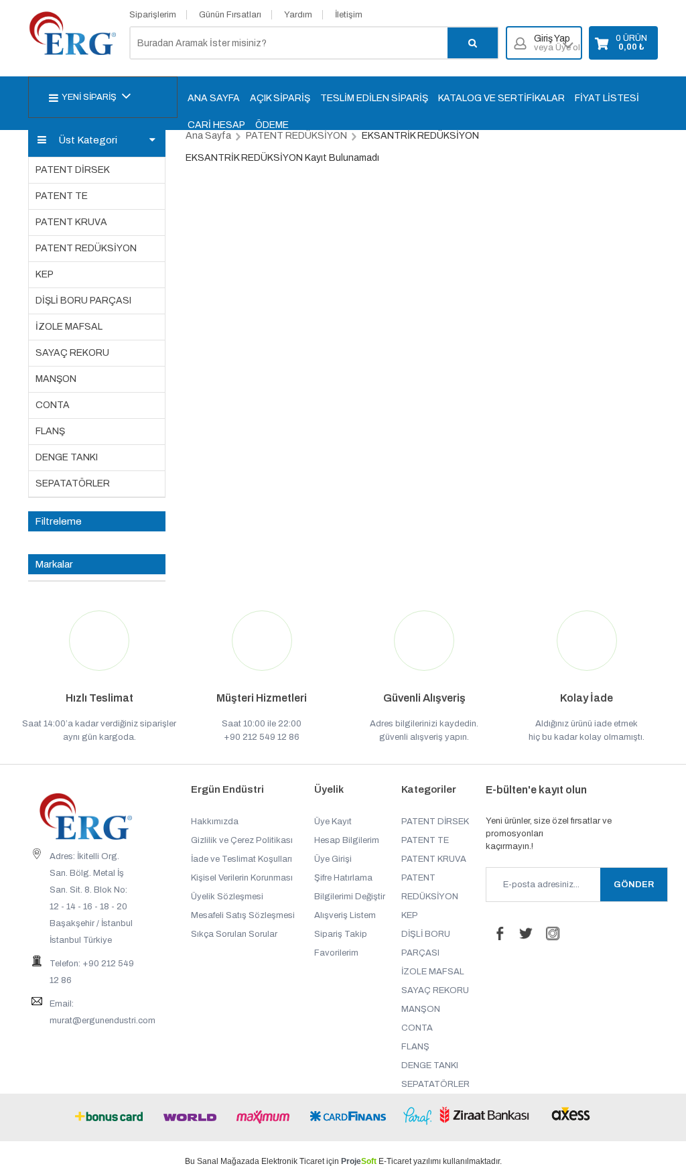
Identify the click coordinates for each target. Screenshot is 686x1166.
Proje (358, 1161)
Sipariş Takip (340, 934)
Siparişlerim (152, 14)
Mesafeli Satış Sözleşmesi (243, 915)
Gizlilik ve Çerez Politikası (242, 840)
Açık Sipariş (280, 98)
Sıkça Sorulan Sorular (234, 934)
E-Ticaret (395, 1161)
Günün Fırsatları (230, 14)
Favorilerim (336, 953)
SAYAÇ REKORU (72, 353)
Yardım (298, 14)
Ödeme (272, 125)
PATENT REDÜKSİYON (86, 248)
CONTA (53, 405)
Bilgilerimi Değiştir (349, 896)
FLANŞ (50, 431)
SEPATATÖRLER (73, 483)
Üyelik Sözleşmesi (227, 896)
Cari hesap (216, 125)
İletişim (348, 14)
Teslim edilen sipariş (374, 98)
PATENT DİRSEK (73, 170)
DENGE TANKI (67, 457)
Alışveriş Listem (345, 915)
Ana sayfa (214, 98)
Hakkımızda (214, 821)
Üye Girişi (333, 859)
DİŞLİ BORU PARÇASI (83, 301)
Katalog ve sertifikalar (501, 98)
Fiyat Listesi (607, 98)
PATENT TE (62, 196)
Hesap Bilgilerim (346, 840)
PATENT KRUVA (71, 222)
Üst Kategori (87, 140)
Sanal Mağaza (223, 1161)
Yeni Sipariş (89, 97)
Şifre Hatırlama (343, 878)
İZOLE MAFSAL (69, 327)
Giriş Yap (557, 43)
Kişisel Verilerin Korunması (242, 878)
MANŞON (56, 379)
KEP (45, 274)
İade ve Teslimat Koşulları (241, 859)
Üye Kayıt (333, 821)
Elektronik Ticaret (292, 1161)
